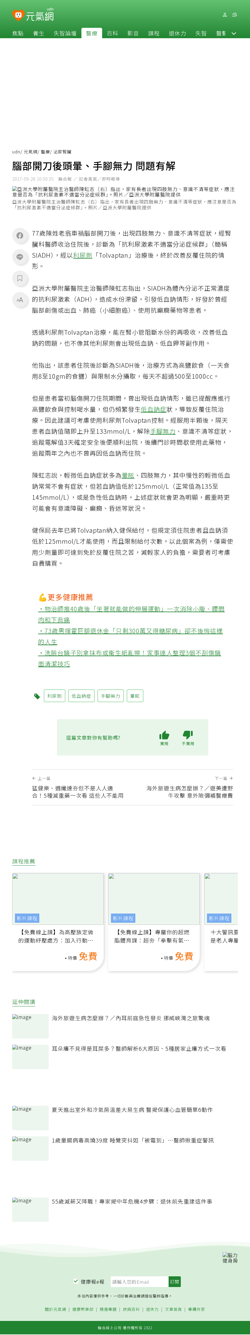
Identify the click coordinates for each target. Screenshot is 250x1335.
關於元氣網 (55, 1309)
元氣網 (31, 152)
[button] (233, 33)
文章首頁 (173, 1309)
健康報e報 (93, 1281)
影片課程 (27, 918)
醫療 (92, 33)
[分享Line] (19, 256)
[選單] (234, 14)
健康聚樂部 (83, 1309)
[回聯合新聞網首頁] (18, 16)
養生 (39, 33)
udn (16, 152)
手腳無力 (163, 431)
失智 (201, 33)
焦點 (18, 33)
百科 (112, 33)
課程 (154, 33)
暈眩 (128, 475)
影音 (133, 33)
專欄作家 (196, 1309)
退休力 (177, 33)
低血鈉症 (153, 409)
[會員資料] (224, 14)
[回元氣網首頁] (39, 15)
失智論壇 (65, 33)
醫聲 (222, 33)
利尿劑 (82, 255)
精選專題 (108, 1309)
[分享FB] (19, 235)
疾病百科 (131, 1309)
